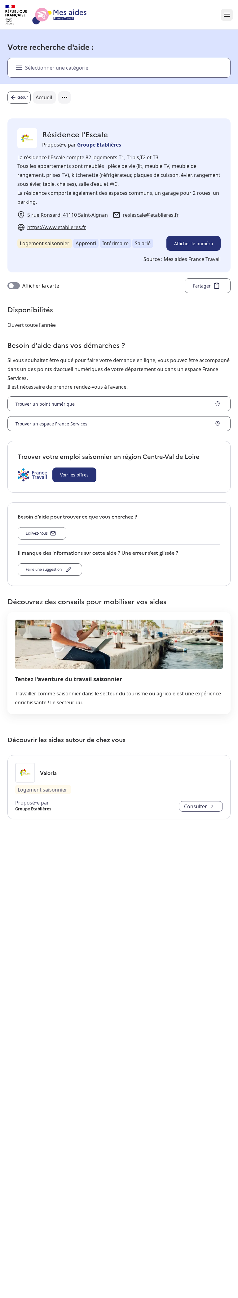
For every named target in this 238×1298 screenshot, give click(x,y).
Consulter (195, 806)
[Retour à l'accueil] (51, 15)
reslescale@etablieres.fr (151, 214)
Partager (202, 286)
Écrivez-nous (37, 533)
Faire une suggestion (45, 569)
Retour (22, 97)
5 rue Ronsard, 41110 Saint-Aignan (67, 214)
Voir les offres (74, 475)
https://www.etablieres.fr (56, 227)
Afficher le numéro (193, 243)
